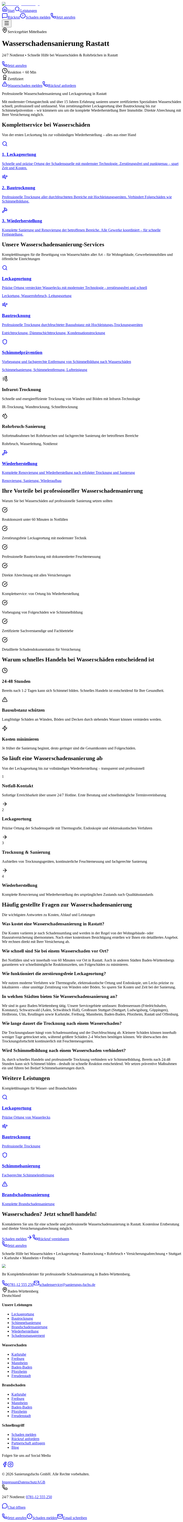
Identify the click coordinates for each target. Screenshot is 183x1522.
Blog (15, 1447)
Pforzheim (19, 1371)
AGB (41, 1482)
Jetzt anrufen (65, 17)
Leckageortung (22, 1314)
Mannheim (19, 1363)
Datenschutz (27, 1482)
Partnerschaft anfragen (28, 1443)
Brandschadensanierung (29, 1327)
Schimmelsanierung (26, 1323)
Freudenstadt (21, 1376)
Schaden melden (38, 17)
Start (11, 11)
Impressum (10, 1482)
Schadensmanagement (28, 1336)
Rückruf (14, 17)
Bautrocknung (22, 1318)
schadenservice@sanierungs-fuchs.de (67, 1285)
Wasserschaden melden (25, 86)
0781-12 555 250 (21, 1285)
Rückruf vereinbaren (53, 1239)
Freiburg (17, 1359)
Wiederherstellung (25, 1331)
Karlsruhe (18, 1354)
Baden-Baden (21, 1367)
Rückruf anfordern (62, 86)
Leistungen (28, 11)
